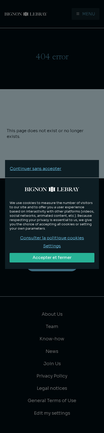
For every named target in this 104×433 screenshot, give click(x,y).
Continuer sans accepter (35, 168)
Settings (52, 246)
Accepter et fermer (52, 257)
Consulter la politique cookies (52, 238)
